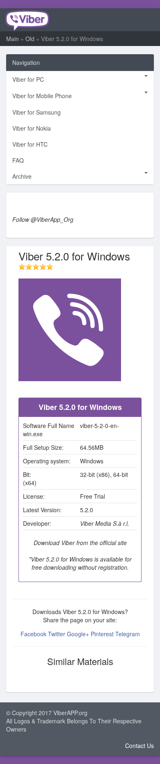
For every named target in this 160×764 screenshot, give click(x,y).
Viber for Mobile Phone (42, 96)
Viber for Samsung (36, 112)
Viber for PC (28, 79)
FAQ (18, 160)
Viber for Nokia (31, 128)
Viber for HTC (30, 144)
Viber (26, 19)
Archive (22, 176)
